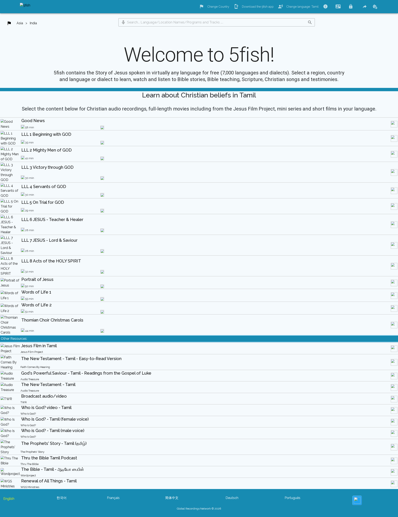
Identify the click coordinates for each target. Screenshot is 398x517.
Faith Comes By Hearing (35, 367)
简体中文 (171, 498)
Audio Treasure (30, 379)
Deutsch (232, 498)
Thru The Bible (30, 464)
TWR (24, 402)
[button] (123, 22)
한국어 (62, 498)
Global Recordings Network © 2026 (199, 508)
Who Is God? (28, 413)
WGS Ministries (30, 487)
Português (292, 498)
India (33, 23)
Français (113, 498)
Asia (20, 23)
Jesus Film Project (32, 351)
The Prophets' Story (32, 451)
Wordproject (28, 475)
